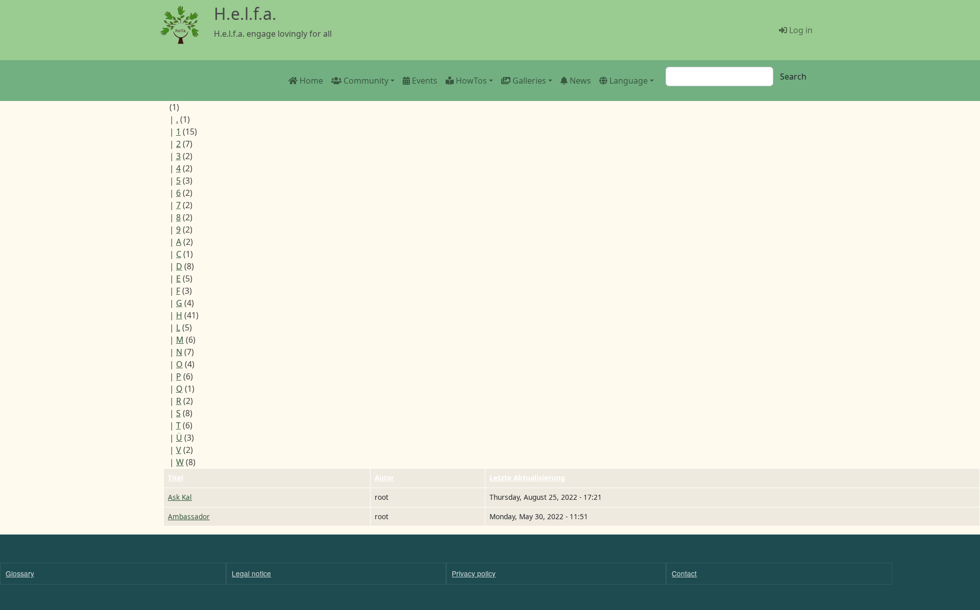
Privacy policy (474, 573)
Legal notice (251, 573)
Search (793, 76)
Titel (175, 477)
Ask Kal (180, 497)
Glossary (20, 573)
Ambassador (189, 516)
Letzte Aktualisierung (527, 477)
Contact (684, 573)
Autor (384, 477)
